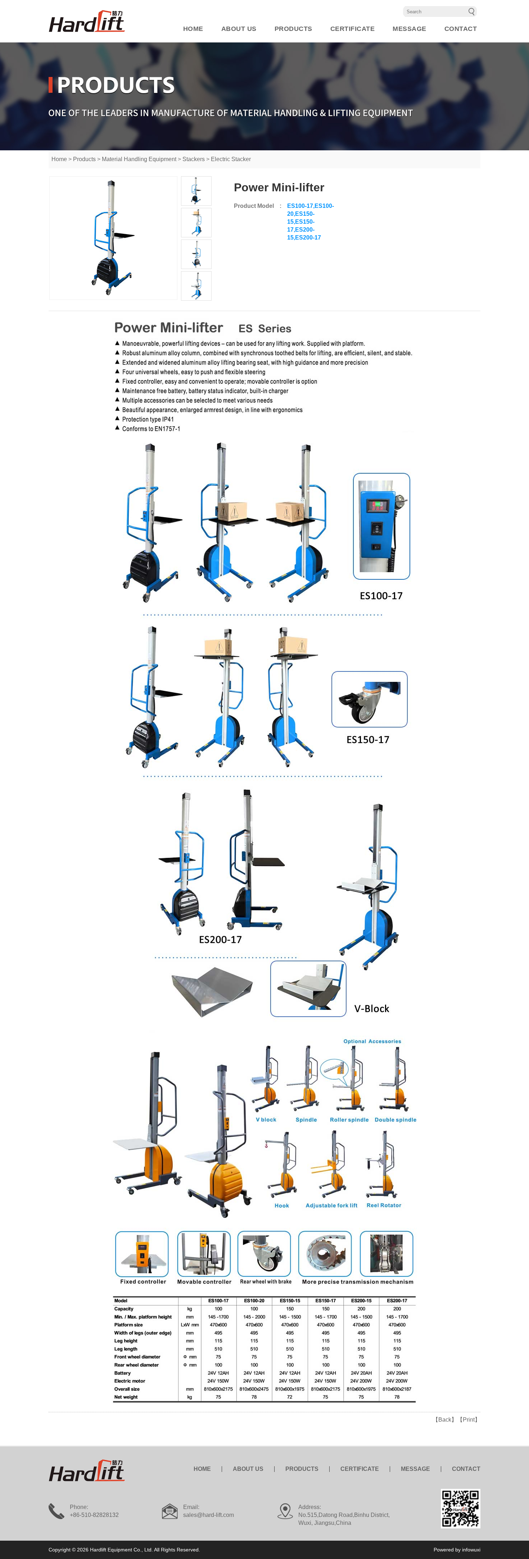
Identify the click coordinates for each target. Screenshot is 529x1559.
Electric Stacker (231, 159)
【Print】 (468, 1420)
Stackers (193, 159)
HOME (193, 28)
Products (84, 159)
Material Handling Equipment (139, 159)
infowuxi (471, 1550)
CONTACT (460, 28)
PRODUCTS (293, 28)
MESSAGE (409, 28)
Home (59, 159)
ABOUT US (239, 28)
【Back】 (445, 1420)
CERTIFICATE (352, 28)
